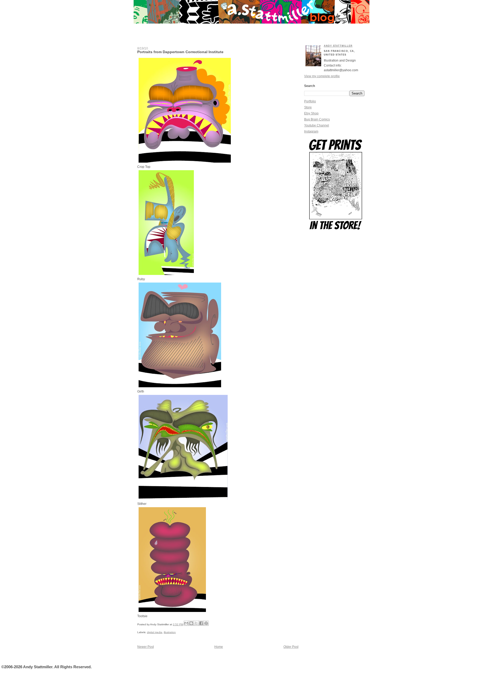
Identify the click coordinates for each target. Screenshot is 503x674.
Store (308, 107)
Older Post (290, 646)
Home (218, 646)
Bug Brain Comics (317, 119)
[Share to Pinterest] (206, 623)
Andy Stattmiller (338, 46)
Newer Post (145, 646)
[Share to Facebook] (201, 623)
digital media (154, 632)
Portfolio (310, 101)
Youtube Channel (316, 125)
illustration (170, 632)
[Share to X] (196, 623)
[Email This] (186, 623)
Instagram (311, 131)
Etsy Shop (311, 113)
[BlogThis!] (191, 623)
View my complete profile (322, 76)
